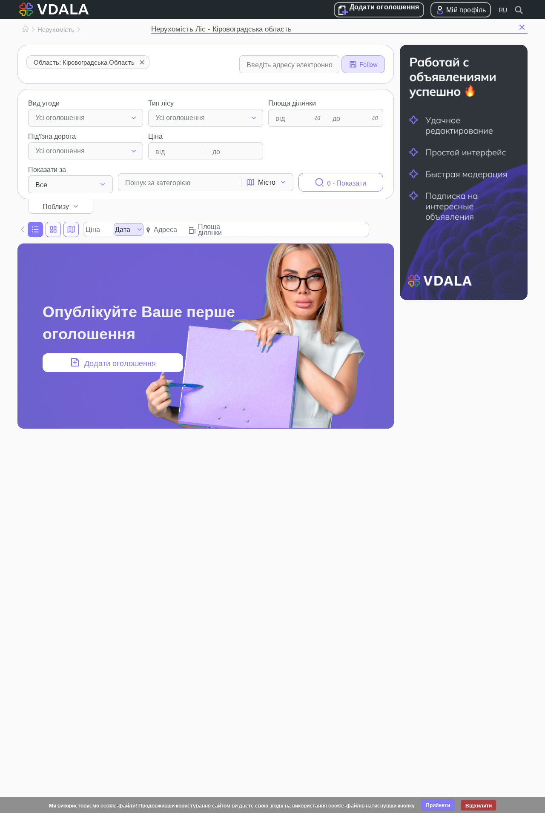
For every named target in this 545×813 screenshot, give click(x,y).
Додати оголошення (384, 7)
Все (41, 184)
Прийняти (438, 805)
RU (503, 10)
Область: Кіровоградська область (84, 61)
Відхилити (478, 805)
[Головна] (25, 29)
